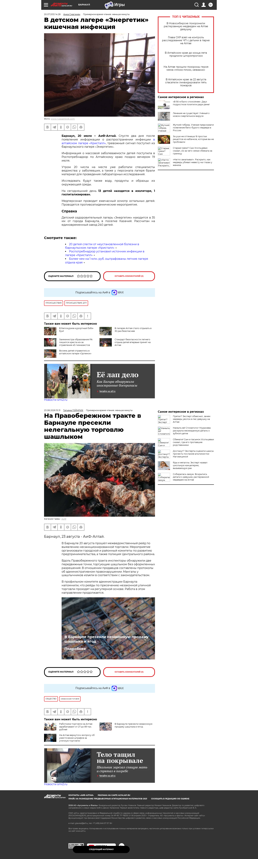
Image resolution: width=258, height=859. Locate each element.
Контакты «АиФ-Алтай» (81, 795)
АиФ (63, 519)
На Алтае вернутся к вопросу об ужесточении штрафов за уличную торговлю (77, 738)
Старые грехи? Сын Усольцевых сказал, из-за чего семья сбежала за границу (192, 151)
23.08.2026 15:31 (52, 410)
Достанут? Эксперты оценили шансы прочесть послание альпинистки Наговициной (193, 454)
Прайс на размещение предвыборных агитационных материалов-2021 (107, 799)
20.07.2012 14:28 (52, 14)
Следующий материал (101, 849)
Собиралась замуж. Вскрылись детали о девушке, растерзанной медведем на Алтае (191, 477)
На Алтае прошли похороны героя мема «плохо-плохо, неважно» (186, 68)
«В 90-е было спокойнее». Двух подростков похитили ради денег (191, 103)
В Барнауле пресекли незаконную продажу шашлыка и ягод (106, 639)
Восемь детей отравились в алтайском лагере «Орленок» (75, 352)
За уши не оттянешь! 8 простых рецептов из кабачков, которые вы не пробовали (193, 139)
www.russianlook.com (63, 119)
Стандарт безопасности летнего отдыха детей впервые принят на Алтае (133, 342)
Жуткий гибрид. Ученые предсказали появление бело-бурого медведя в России (193, 127)
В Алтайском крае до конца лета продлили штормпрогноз (186, 54)
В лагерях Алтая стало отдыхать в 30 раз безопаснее (133, 329)
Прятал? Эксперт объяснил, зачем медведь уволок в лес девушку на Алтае (191, 419)
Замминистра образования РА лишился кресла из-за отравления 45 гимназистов (75, 342)
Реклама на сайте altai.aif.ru (114, 795)
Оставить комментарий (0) (129, 276)
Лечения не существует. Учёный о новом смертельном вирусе (191, 114)
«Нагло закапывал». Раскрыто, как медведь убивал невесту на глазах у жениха (192, 162)
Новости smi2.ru (55, 399)
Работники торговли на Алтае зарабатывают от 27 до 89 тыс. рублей (75, 727)
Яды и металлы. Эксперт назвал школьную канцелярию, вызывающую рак (190, 465)
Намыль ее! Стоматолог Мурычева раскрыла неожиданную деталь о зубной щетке (192, 431)
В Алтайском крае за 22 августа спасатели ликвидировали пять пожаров (186, 82)
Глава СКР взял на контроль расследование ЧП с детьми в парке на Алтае (186, 40)
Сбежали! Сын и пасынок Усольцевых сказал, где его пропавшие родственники (193, 442)
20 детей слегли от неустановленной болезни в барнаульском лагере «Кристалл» (102, 246)
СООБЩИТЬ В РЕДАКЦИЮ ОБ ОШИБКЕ (170, 799)
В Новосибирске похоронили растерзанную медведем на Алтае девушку (186, 26)
